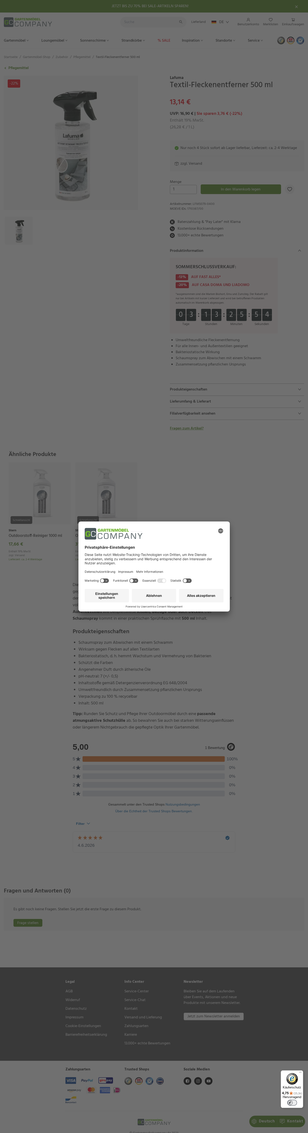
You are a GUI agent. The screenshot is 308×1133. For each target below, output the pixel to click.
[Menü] (300, 1073)
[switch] (292, 1103)
